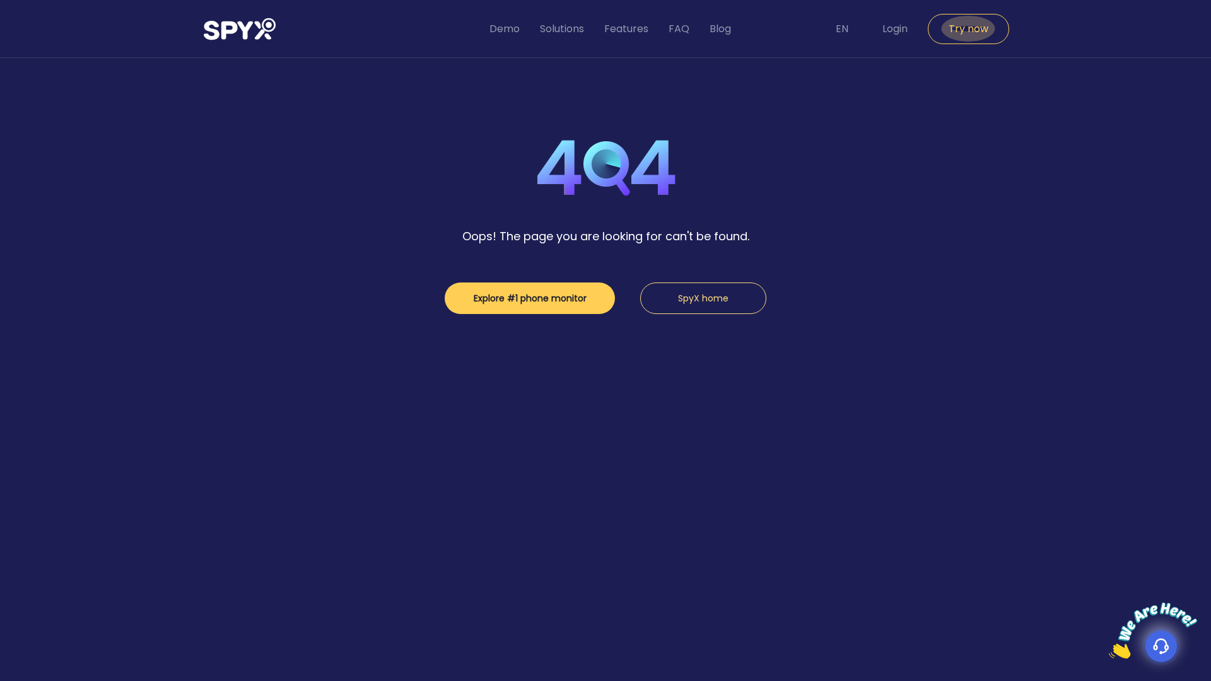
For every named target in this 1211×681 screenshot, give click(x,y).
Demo (504, 28)
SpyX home (703, 298)
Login (895, 28)
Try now (968, 28)
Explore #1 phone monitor (530, 298)
